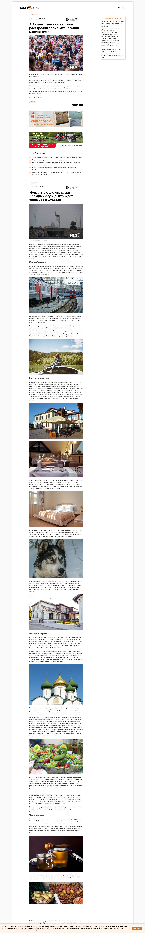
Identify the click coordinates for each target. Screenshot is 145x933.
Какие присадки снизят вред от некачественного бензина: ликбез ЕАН (57, 157)
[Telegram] (77, 105)
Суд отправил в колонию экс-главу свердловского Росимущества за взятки (111, 30)
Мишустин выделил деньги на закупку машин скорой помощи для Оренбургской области (111, 50)
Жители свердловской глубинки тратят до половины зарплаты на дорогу (55, 168)
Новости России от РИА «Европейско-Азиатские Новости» (25, 8)
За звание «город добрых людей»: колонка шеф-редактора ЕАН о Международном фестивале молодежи (112, 24)
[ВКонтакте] (73, 105)
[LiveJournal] (82, 105)
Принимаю (137, 928)
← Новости (33, 14)
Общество (32, 101)
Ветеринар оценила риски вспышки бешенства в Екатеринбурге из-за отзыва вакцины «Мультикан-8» (56, 173)
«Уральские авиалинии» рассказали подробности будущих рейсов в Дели (109, 36)
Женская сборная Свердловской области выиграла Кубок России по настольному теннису (56, 164)
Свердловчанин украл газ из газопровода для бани (50, 160)
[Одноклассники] (75, 105)
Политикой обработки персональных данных (34, 930)
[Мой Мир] (80, 105)
